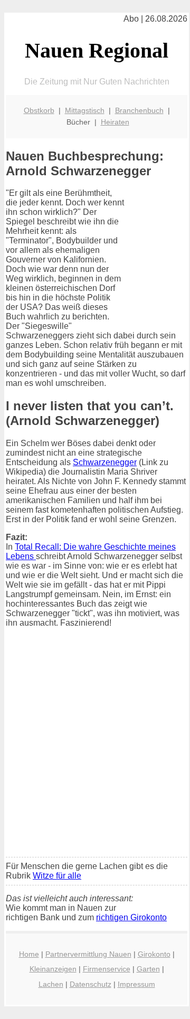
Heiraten (115, 122)
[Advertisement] (95, 749)
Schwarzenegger (105, 462)
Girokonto (154, 954)
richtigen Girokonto (131, 917)
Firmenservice (106, 969)
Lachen (51, 984)
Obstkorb (39, 110)
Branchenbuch (139, 110)
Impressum (136, 984)
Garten (148, 969)
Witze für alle (57, 875)
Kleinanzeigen (53, 969)
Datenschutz (90, 984)
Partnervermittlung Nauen (88, 954)
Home (29, 954)
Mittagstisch (84, 110)
